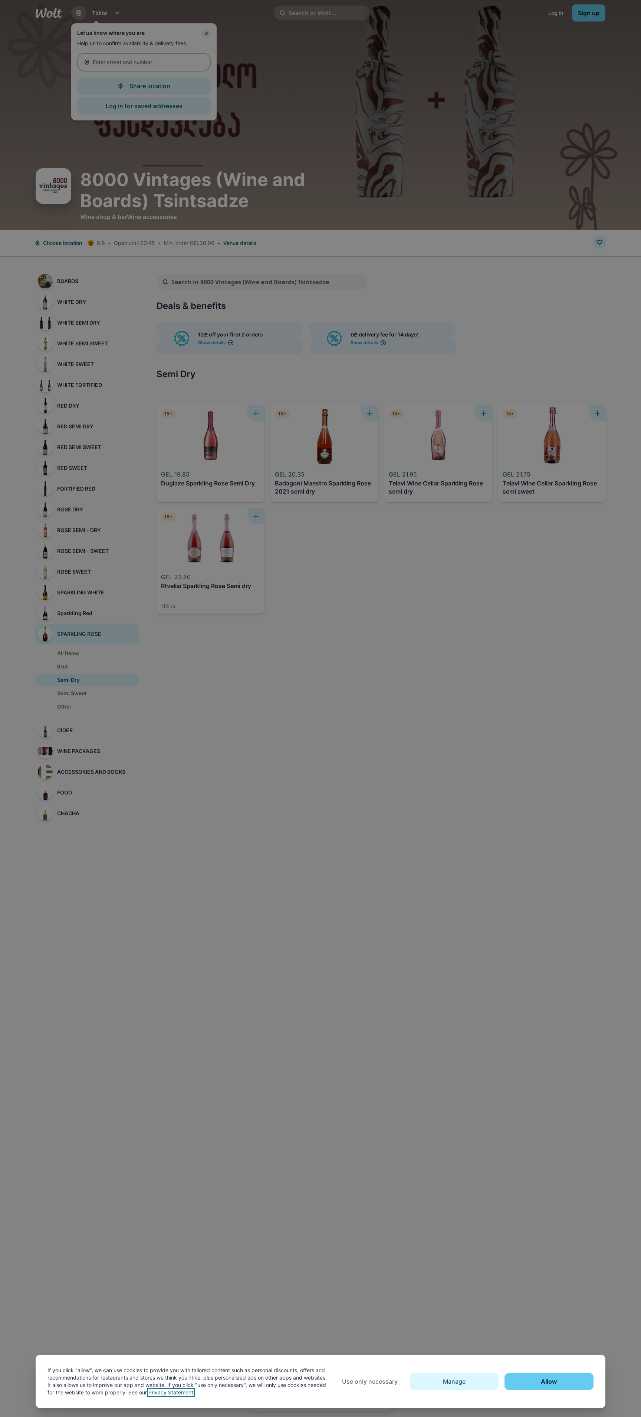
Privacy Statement (170, 1392)
